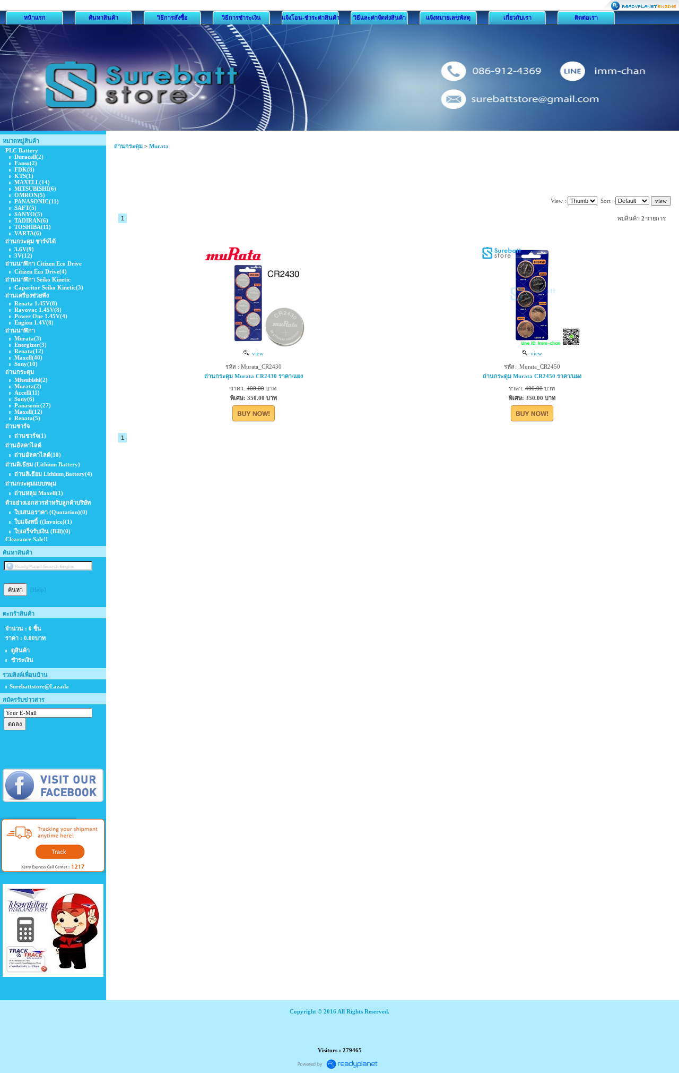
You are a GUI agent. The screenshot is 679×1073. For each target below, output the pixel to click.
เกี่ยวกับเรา (517, 17)
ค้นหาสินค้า (103, 17)
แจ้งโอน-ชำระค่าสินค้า (311, 17)
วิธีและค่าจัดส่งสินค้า (379, 17)
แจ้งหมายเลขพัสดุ (448, 17)
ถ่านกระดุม (128, 146)
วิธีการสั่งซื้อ (172, 17)
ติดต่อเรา (586, 17)
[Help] (38, 589)
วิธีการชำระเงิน (241, 17)
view (256, 353)
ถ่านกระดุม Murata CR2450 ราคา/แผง (532, 376)
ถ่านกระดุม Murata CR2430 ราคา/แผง (253, 376)
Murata (159, 146)
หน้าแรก (35, 17)
